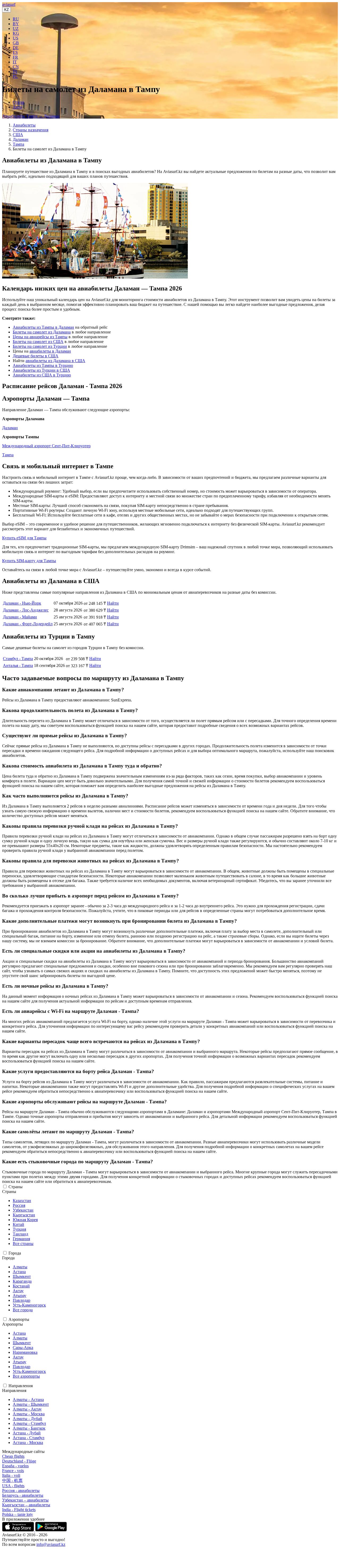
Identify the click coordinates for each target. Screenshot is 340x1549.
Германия (21, 1238)
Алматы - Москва (29, 1414)
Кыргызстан (24, 1215)
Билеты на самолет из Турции (40, 346)
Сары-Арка (23, 1347)
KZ (6, 10)
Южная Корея (25, 1219)
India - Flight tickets (19, 1509)
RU (16, 19)
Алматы (20, 1267)
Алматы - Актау (27, 1409)
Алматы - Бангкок (29, 1428)
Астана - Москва (28, 1442)
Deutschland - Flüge (19, 1461)
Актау (18, 1290)
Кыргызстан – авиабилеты (26, 1505)
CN (16, 66)
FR (15, 57)
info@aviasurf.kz (50, 1544)
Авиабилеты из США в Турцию (42, 375)
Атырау (19, 1295)
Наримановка (25, 1352)
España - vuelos (15, 1466)
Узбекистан (23, 1210)
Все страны (23, 1243)
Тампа (18, 144)
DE (16, 47)
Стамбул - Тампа (18, 658)
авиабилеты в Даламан (50, 351)
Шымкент (22, 1276)
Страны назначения (30, 130)
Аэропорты (18, 1319)
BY (16, 23)
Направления (20, 1385)
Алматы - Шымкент (31, 1404)
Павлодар (21, 1300)
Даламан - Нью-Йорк (22, 603)
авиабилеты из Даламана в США (55, 360)
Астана (19, 1271)
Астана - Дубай (27, 1433)
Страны (15, 1186)
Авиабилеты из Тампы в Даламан (43, 327)
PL (15, 76)
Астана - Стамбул (28, 1437)
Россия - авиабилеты (21, 1490)
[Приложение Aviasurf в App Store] (18, 1530)
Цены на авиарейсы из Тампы (40, 337)
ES (15, 52)
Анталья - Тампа (18, 665)
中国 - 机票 (12, 1480)
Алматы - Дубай (27, 1418)
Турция (19, 1229)
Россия (19, 1205)
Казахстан (22, 1200)
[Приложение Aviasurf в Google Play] (51, 1530)
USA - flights (13, 1485)
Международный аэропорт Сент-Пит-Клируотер (46, 446)
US (15, 38)
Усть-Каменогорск (29, 1305)
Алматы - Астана (28, 1399)
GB (16, 43)
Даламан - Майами (20, 617)
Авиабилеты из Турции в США (41, 370)
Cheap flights (13, 1456)
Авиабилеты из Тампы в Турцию (43, 365)
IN (15, 71)
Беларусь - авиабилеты (22, 1495)
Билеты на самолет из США (38, 341)
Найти (113, 603)
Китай (18, 1224)
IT (15, 62)
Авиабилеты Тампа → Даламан (31, 116)
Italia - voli (11, 1475)
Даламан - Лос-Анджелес (26, 610)
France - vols (13, 1470)
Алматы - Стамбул (29, 1423)
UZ (16, 28)
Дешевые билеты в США (35, 356)
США (18, 134)
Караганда (22, 1281)
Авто (17, 107)
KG (16, 33)
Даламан (20, 139)
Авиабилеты (24, 125)
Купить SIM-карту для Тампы (29, 560)
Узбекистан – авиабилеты (25, 1500)
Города (14, 1253)
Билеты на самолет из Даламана (42, 332)
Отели (18, 102)
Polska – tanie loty (17, 1514)
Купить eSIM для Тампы (24, 538)
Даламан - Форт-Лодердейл (28, 624)
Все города (23, 1310)
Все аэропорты (26, 1376)
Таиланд (20, 1234)
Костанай (21, 1286)
